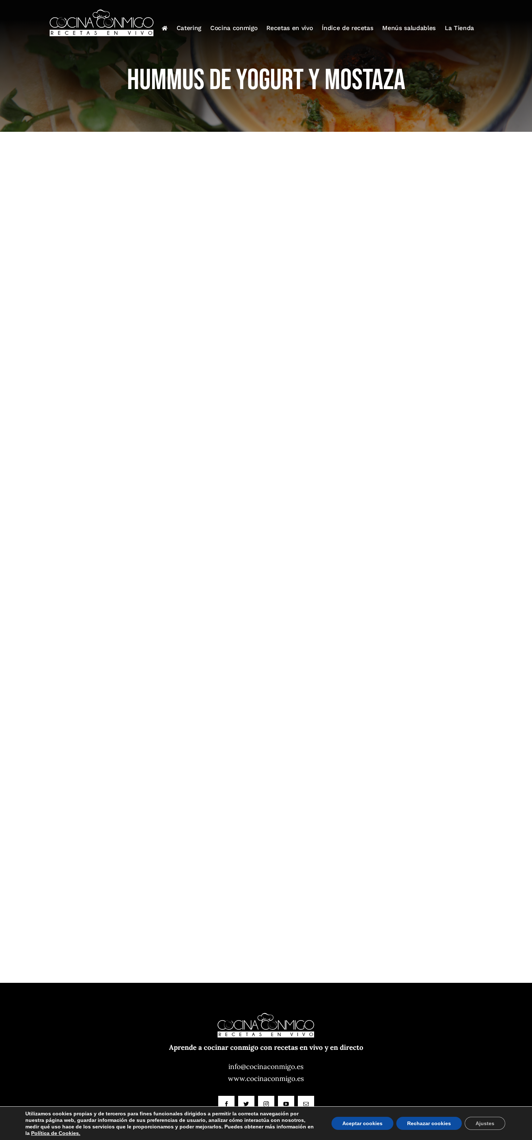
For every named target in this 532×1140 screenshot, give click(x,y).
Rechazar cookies (429, 1123)
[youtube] (286, 1104)
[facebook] (226, 1104)
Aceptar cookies (362, 1123)
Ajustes (485, 1123)
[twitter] (246, 1104)
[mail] (306, 1104)
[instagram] (266, 1104)
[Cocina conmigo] (266, 1008)
